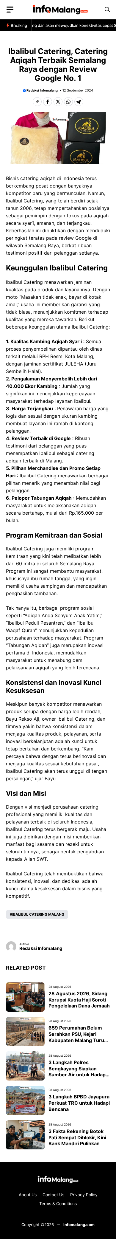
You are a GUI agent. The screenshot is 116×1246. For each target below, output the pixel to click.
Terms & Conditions (58, 1203)
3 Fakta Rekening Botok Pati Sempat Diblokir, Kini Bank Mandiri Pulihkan (77, 1137)
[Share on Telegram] (78, 101)
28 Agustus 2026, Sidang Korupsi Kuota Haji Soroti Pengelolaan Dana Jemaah (79, 999)
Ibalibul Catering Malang (38, 914)
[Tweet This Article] (58, 101)
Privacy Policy (84, 1194)
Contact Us (53, 1194)
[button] (107, 9)
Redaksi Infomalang (42, 90)
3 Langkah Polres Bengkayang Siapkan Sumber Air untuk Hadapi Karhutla (77, 1071)
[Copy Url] (37, 101)
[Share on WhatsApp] (68, 101)
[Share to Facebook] (47, 101)
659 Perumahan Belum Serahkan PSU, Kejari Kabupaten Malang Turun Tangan (77, 1037)
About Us (28, 1194)
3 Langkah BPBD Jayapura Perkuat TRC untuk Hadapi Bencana (79, 1103)
